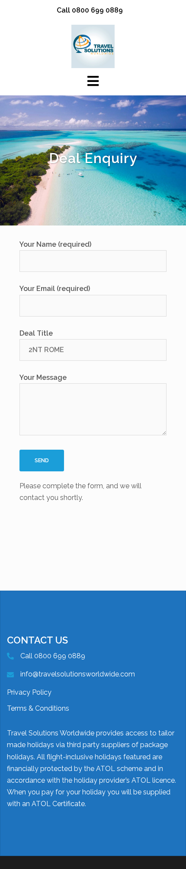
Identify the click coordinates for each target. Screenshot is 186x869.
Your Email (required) (54, 288)
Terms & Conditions (38, 708)
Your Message (43, 377)
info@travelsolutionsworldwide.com (77, 674)
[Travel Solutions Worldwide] (93, 46)
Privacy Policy (29, 692)
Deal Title (36, 333)
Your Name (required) (55, 244)
